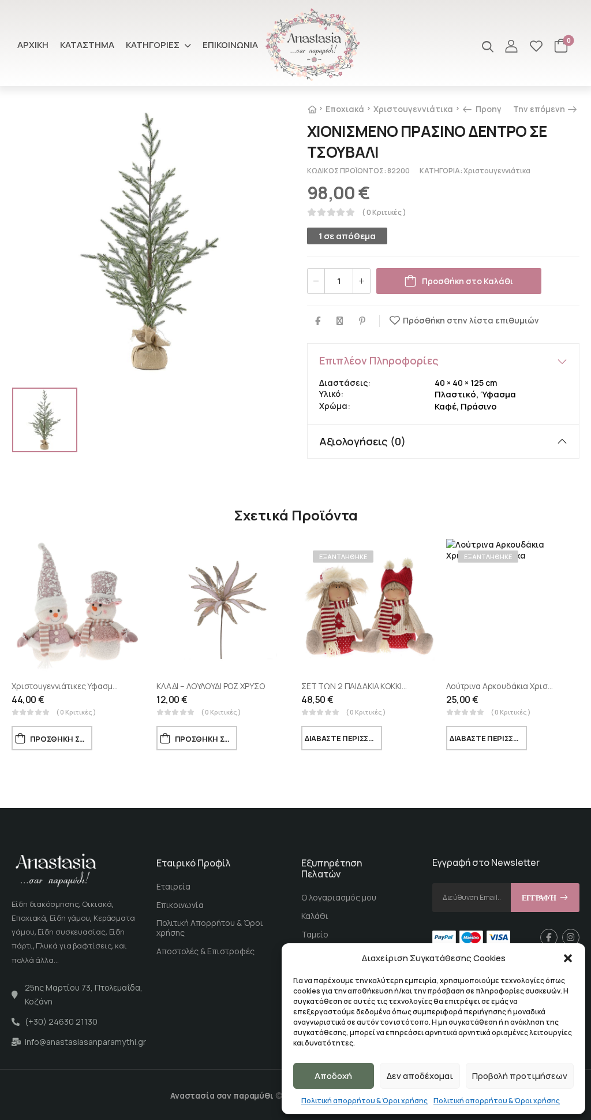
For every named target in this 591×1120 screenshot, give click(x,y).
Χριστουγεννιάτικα (413, 108)
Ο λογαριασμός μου (338, 897)
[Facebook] (317, 321)
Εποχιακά (345, 108)
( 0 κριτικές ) (384, 212)
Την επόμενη (543, 108)
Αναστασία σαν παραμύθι (222, 1095)
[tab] (443, 360)
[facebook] (549, 937)
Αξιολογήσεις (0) (362, 441)
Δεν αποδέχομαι (420, 1076)
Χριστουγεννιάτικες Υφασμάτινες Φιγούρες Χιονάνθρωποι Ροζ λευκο (141, 685)
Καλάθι (314, 915)
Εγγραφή (539, 897)
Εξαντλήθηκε (343, 556)
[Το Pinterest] (362, 321)
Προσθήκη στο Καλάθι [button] (61, 739)
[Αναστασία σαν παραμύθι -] (313, 45)
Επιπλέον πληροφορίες (379, 360)
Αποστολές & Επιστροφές (205, 951)
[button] (568, 958)
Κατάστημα (87, 45)
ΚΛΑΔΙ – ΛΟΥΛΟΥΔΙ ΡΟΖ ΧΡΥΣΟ (210, 685)
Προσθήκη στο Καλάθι (467, 281)
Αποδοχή (333, 1076)
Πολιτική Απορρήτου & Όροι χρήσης (209, 927)
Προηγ (488, 108)
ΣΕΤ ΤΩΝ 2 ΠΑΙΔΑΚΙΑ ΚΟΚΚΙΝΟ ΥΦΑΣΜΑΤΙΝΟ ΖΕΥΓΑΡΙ (398, 685)
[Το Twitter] (339, 321)
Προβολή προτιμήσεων (519, 1076)
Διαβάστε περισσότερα (343, 738)
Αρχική (32, 45)
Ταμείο (314, 934)
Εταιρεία (173, 886)
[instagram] (570, 937)
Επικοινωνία (230, 45)
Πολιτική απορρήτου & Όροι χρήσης (364, 1101)
